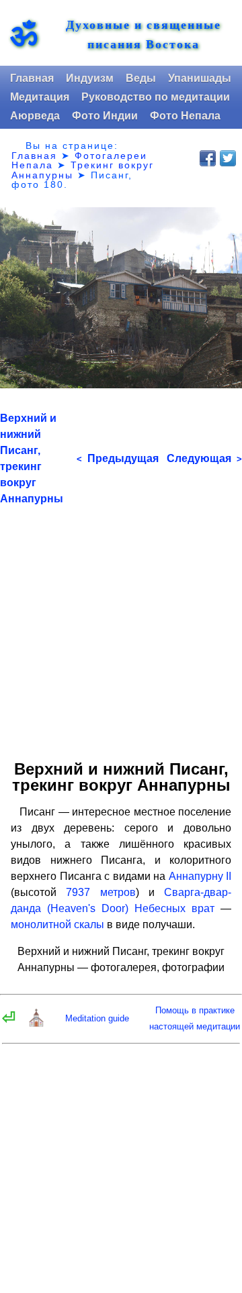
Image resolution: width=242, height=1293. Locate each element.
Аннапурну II (200, 876)
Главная (32, 78)
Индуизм (90, 78)
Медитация (39, 97)
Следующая (204, 458)
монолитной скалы (57, 924)
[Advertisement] (121, 627)
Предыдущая (118, 458)
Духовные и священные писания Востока (143, 34)
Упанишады (199, 78)
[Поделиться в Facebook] (208, 158)
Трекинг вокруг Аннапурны (82, 170)
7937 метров (100, 892)
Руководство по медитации (155, 97)
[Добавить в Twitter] (228, 158)
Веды (141, 78)
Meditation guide (97, 1018)
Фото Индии (105, 115)
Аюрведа (35, 115)
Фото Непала (185, 115)
